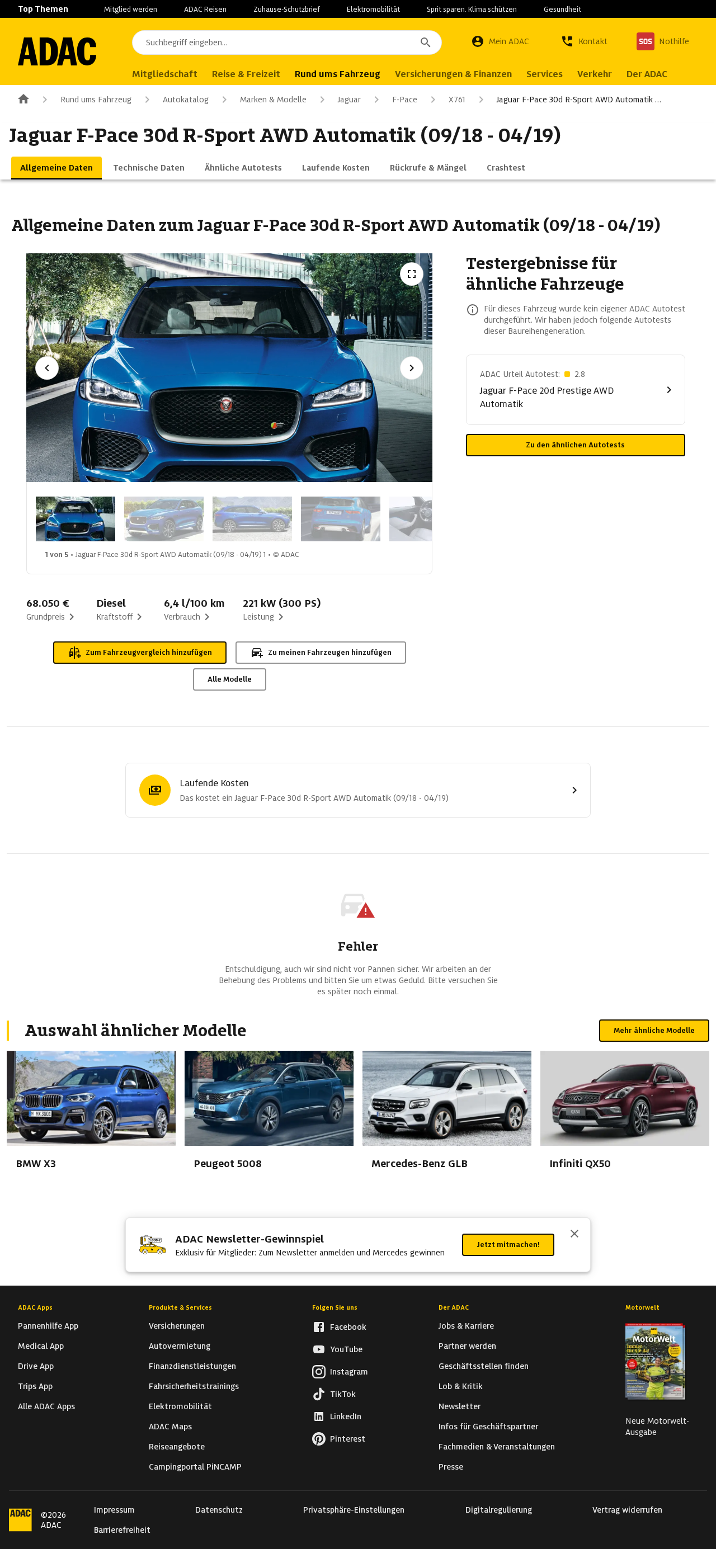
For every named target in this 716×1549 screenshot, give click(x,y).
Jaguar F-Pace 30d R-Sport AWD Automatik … (579, 100)
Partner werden (467, 1346)
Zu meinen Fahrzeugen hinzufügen (330, 652)
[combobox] (287, 42)
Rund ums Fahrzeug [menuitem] (337, 74)
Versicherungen (177, 1326)
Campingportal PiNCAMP (195, 1467)
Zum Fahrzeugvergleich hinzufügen (149, 652)
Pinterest (347, 1439)
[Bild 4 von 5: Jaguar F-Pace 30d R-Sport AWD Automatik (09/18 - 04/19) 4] (340, 518)
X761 (457, 100)
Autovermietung (179, 1346)
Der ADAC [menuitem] (646, 74)
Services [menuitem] (544, 74)
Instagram (349, 1372)
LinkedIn (345, 1416)
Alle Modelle (230, 679)
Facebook (348, 1327)
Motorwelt (642, 1307)
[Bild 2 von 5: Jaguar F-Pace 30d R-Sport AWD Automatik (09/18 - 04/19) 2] (164, 518)
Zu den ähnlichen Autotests (575, 445)
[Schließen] (574, 1235)
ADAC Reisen (205, 9)
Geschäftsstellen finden (484, 1366)
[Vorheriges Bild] (47, 368)
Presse (451, 1467)
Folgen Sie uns (334, 1307)
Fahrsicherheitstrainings (194, 1386)
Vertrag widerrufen (627, 1510)
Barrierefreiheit (122, 1530)
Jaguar (349, 100)
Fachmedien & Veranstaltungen (497, 1447)
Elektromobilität (373, 9)
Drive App (36, 1366)
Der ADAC (454, 1307)
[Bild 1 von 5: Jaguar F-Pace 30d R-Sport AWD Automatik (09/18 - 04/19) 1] (75, 518)
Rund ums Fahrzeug (95, 100)
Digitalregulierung (498, 1510)
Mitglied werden (130, 9)
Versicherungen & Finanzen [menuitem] (453, 74)
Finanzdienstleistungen (192, 1366)
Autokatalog (186, 100)
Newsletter (460, 1406)
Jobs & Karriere (466, 1326)
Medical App (41, 1346)
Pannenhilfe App (48, 1326)
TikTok (343, 1394)
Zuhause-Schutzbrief (286, 9)
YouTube (346, 1349)
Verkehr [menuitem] (594, 74)
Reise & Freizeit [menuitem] (246, 74)
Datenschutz (219, 1510)
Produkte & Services (180, 1307)
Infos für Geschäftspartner (488, 1427)
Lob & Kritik (461, 1386)
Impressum (114, 1510)
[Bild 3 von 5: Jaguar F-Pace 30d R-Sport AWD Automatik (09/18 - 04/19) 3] (252, 518)
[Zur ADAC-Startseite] (57, 51)
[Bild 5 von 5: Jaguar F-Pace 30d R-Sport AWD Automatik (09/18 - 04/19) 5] (429, 518)
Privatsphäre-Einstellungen (353, 1510)
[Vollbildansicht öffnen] (411, 274)
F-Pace (404, 100)
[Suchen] (425, 42)
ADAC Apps (35, 1307)
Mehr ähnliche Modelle (654, 1030)
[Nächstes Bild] (411, 368)
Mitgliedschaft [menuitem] (164, 74)
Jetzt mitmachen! (508, 1244)
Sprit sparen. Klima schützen (472, 9)
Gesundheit (562, 9)
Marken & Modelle (273, 100)
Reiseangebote (177, 1447)
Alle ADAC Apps (46, 1406)
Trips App (35, 1386)
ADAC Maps (170, 1427)
